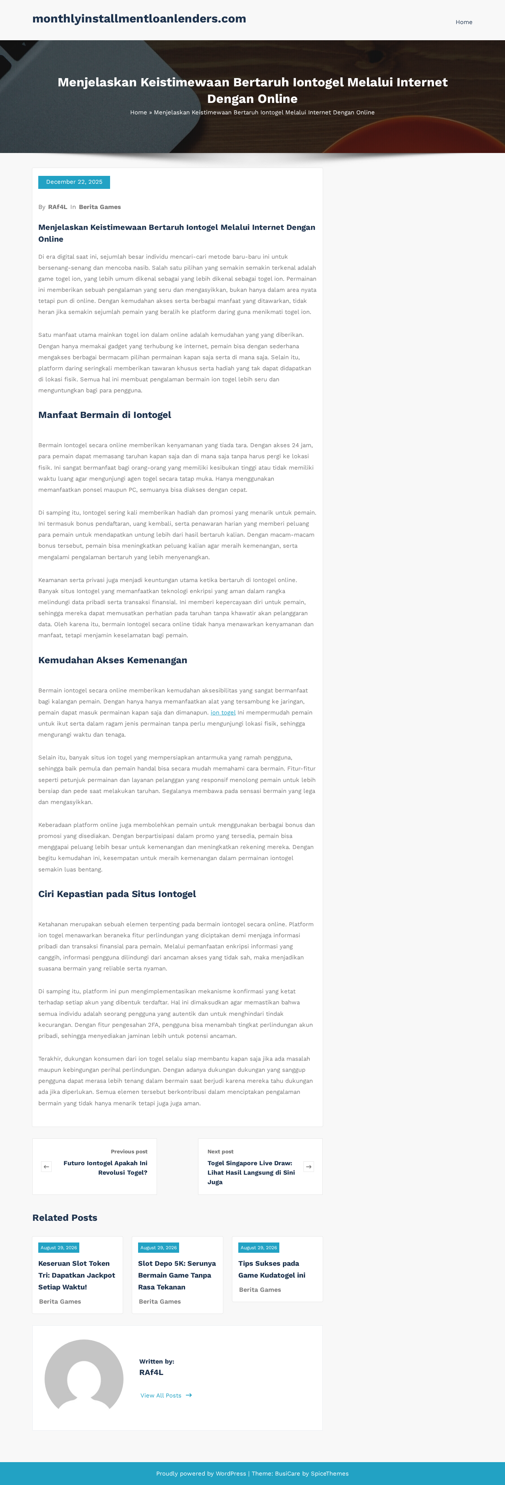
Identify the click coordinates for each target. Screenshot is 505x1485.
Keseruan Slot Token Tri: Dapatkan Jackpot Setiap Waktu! (76, 1275)
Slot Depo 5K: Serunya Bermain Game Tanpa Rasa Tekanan (177, 1275)
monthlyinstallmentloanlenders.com (139, 18)
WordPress (231, 1473)
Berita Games (100, 207)
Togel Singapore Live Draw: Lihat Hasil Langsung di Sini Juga (251, 1172)
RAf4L (57, 207)
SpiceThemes (329, 1473)
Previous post (129, 1151)
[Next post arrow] (308, 1166)
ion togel (223, 712)
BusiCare (288, 1473)
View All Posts (161, 1395)
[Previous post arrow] (46, 1166)
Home (464, 22)
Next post (221, 1151)
